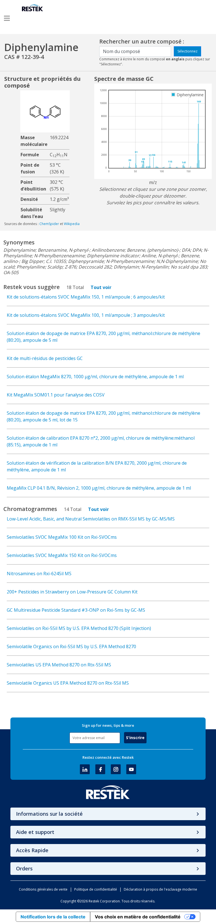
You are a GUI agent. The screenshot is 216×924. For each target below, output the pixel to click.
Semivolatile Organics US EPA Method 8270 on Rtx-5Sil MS (68, 683)
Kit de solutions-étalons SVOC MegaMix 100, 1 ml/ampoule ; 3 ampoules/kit (86, 315)
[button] (7, 18)
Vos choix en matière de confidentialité (138, 917)
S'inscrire (135, 737)
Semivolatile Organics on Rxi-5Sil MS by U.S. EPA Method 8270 (71, 646)
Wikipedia (72, 223)
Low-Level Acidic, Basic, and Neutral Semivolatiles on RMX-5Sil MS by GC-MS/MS (91, 519)
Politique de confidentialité (95, 889)
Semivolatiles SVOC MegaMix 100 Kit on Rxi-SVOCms (62, 537)
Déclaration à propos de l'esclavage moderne (160, 889)
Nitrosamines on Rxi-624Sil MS (39, 573)
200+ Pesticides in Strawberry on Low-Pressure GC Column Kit (72, 592)
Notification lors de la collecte (53, 917)
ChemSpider (49, 223)
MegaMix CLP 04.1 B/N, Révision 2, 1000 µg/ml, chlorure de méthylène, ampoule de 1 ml (99, 488)
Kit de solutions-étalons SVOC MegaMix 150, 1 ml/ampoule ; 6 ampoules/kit (86, 297)
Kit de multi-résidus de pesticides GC (45, 358)
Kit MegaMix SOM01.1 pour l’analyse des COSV (56, 395)
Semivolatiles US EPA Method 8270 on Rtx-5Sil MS (59, 665)
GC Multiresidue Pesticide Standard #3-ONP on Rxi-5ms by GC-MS (76, 610)
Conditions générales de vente (43, 889)
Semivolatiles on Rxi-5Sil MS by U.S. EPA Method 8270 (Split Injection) (79, 628)
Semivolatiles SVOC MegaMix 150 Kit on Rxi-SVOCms (62, 555)
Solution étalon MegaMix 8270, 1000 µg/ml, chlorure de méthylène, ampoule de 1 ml (95, 376)
